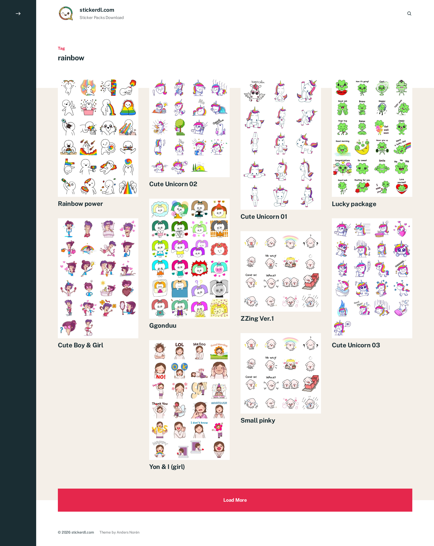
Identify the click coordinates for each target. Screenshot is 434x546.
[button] (18, 273)
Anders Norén (128, 532)
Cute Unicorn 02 (173, 184)
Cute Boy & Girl (80, 345)
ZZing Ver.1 (257, 318)
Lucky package (354, 203)
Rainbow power (80, 203)
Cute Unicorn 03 (356, 345)
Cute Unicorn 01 (264, 216)
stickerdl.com (97, 9)
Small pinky (258, 420)
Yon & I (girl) (167, 466)
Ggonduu (163, 325)
